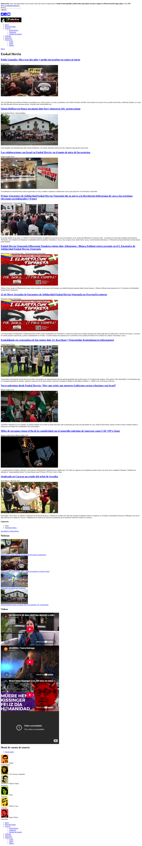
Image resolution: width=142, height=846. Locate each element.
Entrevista (8, 38)
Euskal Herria (13, 30)
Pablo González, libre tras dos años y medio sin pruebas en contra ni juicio (25, 571)
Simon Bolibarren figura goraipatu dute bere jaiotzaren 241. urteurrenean (24, 605)
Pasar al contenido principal (10, 5)
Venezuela (12, 32)
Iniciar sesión (9, 752)
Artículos (8, 36)
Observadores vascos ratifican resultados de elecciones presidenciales (23, 555)
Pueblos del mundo (15, 34)
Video (11, 43)
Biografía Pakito (10, 27)
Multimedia (8, 40)
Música (11, 45)
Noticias (7, 28)
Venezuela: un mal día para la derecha (13, 588)
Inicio (7, 25)
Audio (11, 42)
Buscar (3, 7)
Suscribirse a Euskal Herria (10, 531)
